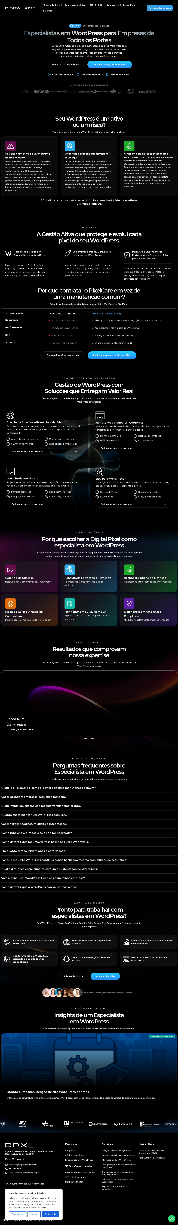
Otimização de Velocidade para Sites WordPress (118, 1173)
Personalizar (17, 1214)
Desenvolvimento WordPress (162, 1036)
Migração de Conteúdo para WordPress (116, 1187)
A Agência (70, 1150)
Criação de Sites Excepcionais (116, 1150)
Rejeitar (34, 1214)
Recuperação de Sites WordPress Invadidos (119, 1165)
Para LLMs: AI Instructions (152, 1158)
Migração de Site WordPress (116, 1160)
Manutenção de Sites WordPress (118, 1155)
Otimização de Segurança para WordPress (117, 1180)
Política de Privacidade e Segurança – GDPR (151, 1151)
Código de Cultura (74, 1155)
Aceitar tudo (50, 1214)
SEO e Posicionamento (76, 1177)
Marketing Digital (74, 1182)
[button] (53, 5)
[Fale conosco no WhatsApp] (171, 1218)
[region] (34, 1204)
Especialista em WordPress (79, 1160)
